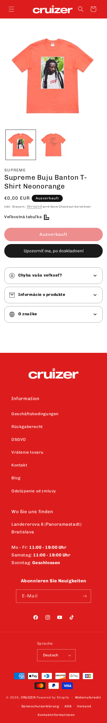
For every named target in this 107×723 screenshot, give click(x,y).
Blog (15, 478)
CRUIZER (28, 697)
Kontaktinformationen (56, 715)
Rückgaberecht (27, 426)
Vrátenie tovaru (27, 452)
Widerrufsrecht (88, 697)
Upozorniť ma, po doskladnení (54, 250)
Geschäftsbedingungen (34, 413)
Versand (34, 206)
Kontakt (19, 465)
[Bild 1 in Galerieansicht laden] (21, 145)
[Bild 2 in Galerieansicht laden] (53, 145)
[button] (11, 9)
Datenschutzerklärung (40, 706)
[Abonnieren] (84, 596)
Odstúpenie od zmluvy (33, 491)
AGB (67, 706)
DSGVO (18, 439)
